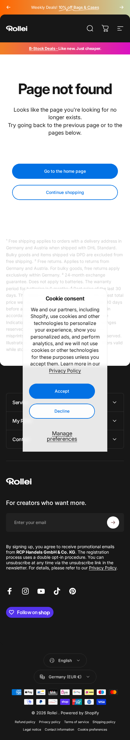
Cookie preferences (92, 730)
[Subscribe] (113, 522)
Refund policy (25, 722)
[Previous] (8, 7)
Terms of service (76, 722)
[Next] (121, 7)
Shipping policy (104, 722)
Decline (62, 411)
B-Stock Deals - (44, 48)
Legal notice (32, 730)
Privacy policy (49, 722)
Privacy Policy (65, 371)
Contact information (59, 730)
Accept (62, 391)
